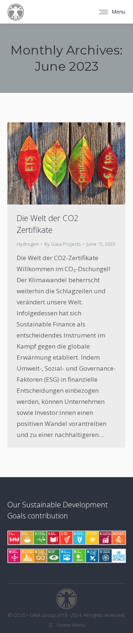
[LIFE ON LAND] (78, 556)
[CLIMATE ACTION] (53, 556)
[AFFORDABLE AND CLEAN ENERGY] (91, 538)
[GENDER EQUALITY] (65, 538)
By (62, 244)
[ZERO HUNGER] (26, 538)
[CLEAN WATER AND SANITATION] (78, 538)
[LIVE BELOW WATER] (65, 556)
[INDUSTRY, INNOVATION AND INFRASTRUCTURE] (118, 538)
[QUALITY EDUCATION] (53, 538)
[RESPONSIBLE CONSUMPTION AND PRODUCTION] (39, 556)
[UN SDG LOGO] (118, 556)
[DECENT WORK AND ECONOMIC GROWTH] (104, 538)
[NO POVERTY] (13, 538)
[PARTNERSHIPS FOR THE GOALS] (104, 556)
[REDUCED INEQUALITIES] (13, 556)
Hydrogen (28, 244)
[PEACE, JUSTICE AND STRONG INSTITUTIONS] (91, 556)
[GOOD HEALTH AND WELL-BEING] (39, 538)
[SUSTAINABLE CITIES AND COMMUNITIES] (26, 556)
